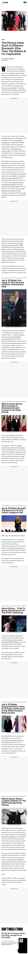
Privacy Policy (9, 944)
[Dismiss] (25, 939)
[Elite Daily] (5, 2)
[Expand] (20, 939)
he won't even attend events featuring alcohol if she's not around (12, 184)
